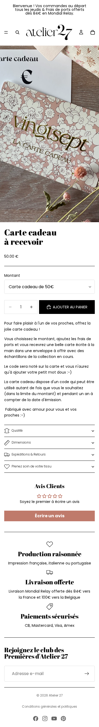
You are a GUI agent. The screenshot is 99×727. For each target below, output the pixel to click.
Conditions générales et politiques (49, 706)
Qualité (17, 430)
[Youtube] (54, 718)
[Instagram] (45, 718)
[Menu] (6, 32)
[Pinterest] (63, 718)
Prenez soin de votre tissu (31, 466)
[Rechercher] (17, 32)
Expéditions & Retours (29, 454)
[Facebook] (35, 718)
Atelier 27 (56, 695)
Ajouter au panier (70, 307)
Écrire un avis (49, 516)
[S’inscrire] (86, 673)
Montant (12, 275)
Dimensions (21, 442)
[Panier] (92, 32)
